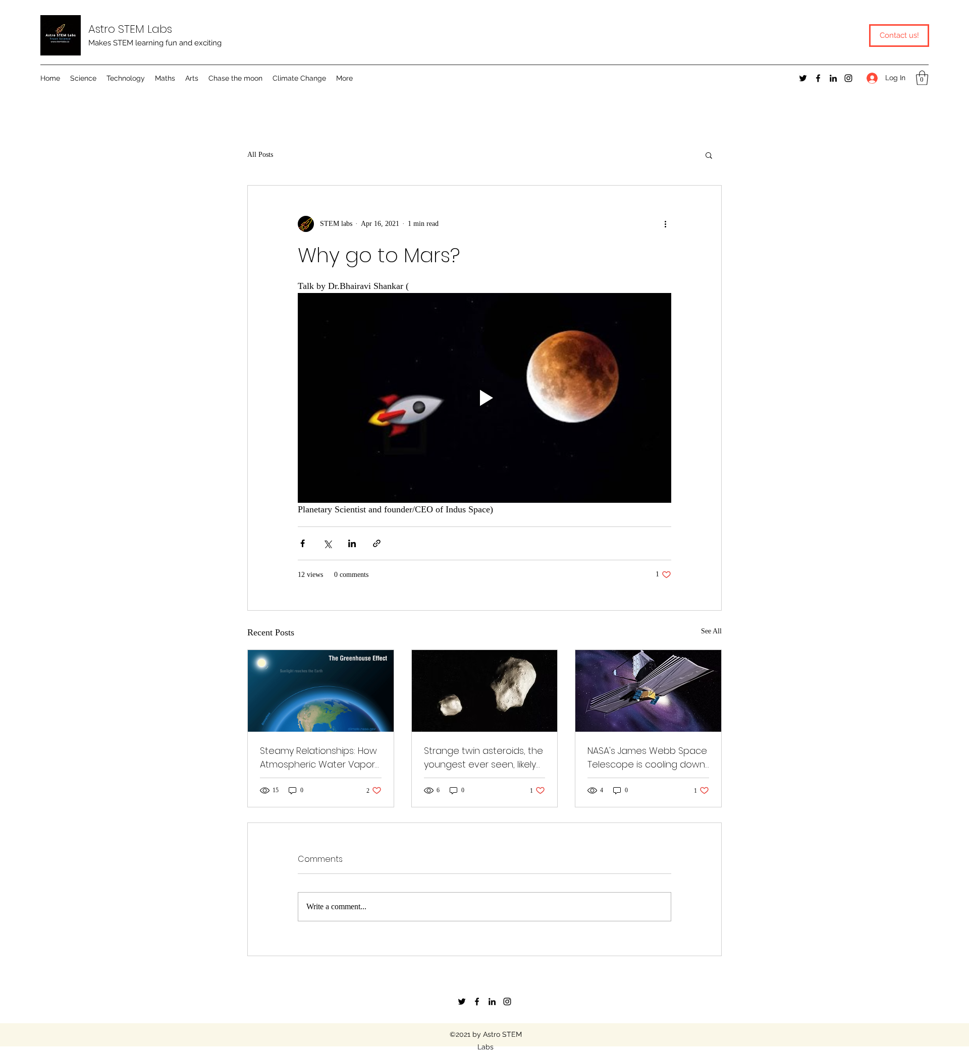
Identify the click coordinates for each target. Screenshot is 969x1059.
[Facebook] (818, 78)
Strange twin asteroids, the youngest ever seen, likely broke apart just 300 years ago (483, 757)
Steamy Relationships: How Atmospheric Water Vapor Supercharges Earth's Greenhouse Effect (318, 757)
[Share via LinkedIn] (352, 543)
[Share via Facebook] (302, 543)
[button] (83, 78)
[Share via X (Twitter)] (327, 543)
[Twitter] (803, 78)
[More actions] (665, 224)
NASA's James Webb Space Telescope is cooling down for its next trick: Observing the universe (647, 757)
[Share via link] (377, 543)
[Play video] (484, 398)
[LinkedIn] (833, 78)
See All (711, 631)
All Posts (260, 154)
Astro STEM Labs (130, 29)
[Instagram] (848, 78)
